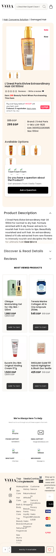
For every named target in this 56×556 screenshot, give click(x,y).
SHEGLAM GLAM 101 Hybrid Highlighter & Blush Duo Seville (41, 366)
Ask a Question (28, 190)
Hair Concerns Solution (16, 19)
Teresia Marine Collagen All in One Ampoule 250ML (39, 305)
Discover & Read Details (23, 251)
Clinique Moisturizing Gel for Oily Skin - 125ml (13, 305)
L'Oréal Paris (41, 121)
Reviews (10, 258)
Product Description (20, 213)
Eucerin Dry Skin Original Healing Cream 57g (13, 366)
